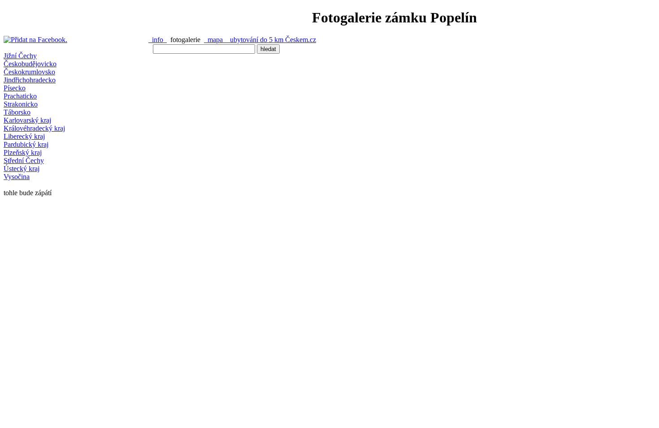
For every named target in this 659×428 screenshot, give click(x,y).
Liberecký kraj (24, 136)
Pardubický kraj (26, 144)
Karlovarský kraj (27, 120)
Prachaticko (20, 96)
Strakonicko (21, 104)
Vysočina (17, 176)
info (157, 39)
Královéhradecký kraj (34, 128)
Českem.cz (300, 39)
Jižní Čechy (20, 56)
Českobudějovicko (30, 64)
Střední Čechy (24, 160)
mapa (215, 39)
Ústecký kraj (21, 168)
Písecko (15, 88)
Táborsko (17, 112)
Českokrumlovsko (29, 72)
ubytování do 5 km (255, 39)
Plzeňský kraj (23, 152)
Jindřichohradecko (30, 80)
